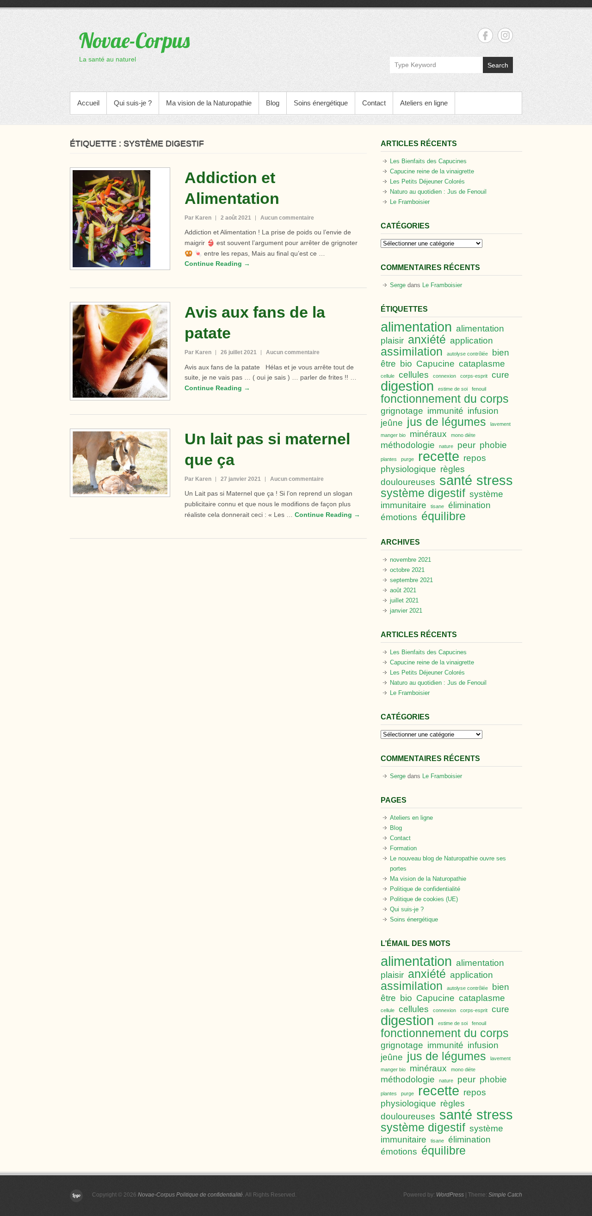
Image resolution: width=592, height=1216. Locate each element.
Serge (398, 285)
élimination (469, 505)
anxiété (427, 339)
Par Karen (198, 218)
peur (466, 445)
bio (406, 363)
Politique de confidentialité (425, 888)
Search (497, 65)
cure (500, 375)
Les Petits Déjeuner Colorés (427, 181)
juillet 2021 (404, 600)
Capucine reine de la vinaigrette (432, 171)
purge (407, 459)
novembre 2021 (410, 559)
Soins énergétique (321, 103)
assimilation (412, 351)
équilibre (443, 516)
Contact (374, 103)
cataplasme (482, 363)
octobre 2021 (407, 569)
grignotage (402, 411)
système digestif (423, 493)
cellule (388, 376)
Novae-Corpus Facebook (485, 35)
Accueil (88, 103)
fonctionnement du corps (445, 399)
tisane (437, 506)
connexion (444, 376)
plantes (389, 459)
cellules (414, 375)
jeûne (392, 423)
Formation (403, 848)
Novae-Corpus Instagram (505, 35)
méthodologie (408, 445)
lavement (500, 424)
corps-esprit (473, 376)
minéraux (428, 434)
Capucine (435, 363)
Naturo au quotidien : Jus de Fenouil (438, 191)
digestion (407, 385)
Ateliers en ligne (424, 103)
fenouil (479, 389)
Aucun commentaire (287, 218)
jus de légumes (446, 422)
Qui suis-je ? (133, 103)
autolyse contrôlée (467, 353)
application (471, 340)
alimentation (416, 326)
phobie (493, 445)
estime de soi (453, 389)
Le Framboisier (410, 201)
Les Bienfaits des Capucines (428, 161)
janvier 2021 (406, 610)
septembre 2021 (411, 580)
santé (455, 480)
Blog (272, 103)
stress (494, 480)
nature (446, 446)
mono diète (463, 435)
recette (438, 456)
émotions (399, 517)
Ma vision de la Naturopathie (209, 103)
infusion (483, 411)
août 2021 (403, 590)
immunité (445, 411)
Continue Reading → (217, 263)
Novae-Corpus (134, 40)
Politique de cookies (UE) (424, 899)
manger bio (393, 435)
